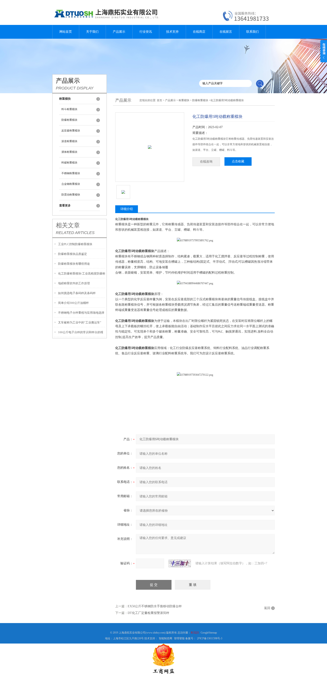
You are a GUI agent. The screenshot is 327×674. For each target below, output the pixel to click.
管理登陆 (179, 638)
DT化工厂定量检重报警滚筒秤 (148, 613)
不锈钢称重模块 (70, 173)
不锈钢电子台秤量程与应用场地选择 (81, 312)
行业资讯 (145, 31)
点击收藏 (238, 161)
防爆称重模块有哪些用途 (74, 263)
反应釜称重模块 (70, 130)
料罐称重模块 (69, 162)
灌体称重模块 (69, 151)
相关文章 (68, 225)
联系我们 (252, 31)
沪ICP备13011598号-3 (209, 638)
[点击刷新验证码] (180, 563)
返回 (267, 608)
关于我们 (92, 31)
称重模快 (184, 100)
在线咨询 (206, 161)
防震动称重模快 (70, 194)
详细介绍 (126, 209)
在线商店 (199, 31)
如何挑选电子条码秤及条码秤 (77, 293)
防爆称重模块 (69, 119)
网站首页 (65, 31)
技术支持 (172, 31)
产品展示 (119, 31)
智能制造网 (165, 638)
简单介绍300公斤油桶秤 (73, 303)
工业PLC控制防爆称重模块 (75, 244)
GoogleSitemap (209, 632)
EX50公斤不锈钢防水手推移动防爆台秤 (155, 606)
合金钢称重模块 (70, 184)
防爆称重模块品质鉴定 (72, 254)
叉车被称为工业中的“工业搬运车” (79, 322)
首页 (159, 100)
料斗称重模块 (69, 109)
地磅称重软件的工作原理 (74, 283)
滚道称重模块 (69, 141)
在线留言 (226, 31)
